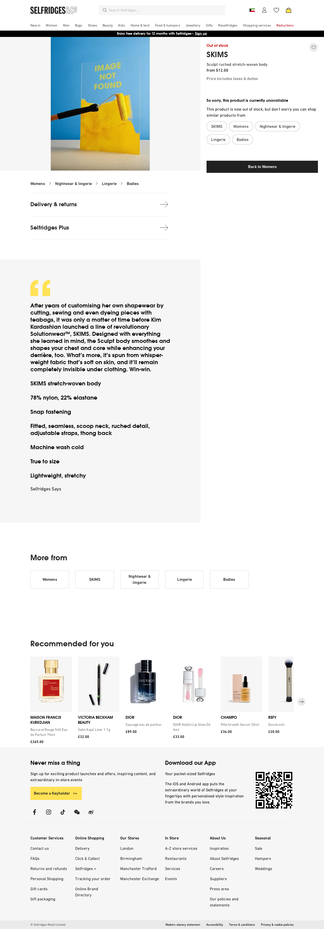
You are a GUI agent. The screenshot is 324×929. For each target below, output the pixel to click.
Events (171, 878)
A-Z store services (181, 848)
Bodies (133, 183)
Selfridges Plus (49, 227)
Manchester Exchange (139, 878)
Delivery (82, 848)
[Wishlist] (276, 10)
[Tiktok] (63, 815)
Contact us (39, 848)
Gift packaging (42, 899)
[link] (50, 732)
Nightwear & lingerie (73, 183)
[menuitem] (35, 25)
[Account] (264, 10)
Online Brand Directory (86, 891)
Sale (258, 848)
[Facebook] (34, 815)
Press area (219, 888)
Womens (37, 183)
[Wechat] (77, 815)
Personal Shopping (46, 878)
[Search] (105, 10)
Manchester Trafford (138, 868)
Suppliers (218, 878)
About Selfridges (224, 858)
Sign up (201, 33)
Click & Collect (87, 858)
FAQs (34, 858)
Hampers (263, 858)
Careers (217, 868)
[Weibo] (91, 815)
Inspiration (219, 848)
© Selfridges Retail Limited (47, 924)
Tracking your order (93, 878)
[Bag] (289, 10)
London (126, 848)
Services (172, 868)
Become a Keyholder (52, 793)
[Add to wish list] (313, 47)
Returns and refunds (48, 868)
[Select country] (252, 10)
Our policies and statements (224, 902)
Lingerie (109, 183)
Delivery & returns (53, 204)
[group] (162, 701)
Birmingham (131, 858)
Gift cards (39, 888)
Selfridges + (85, 868)
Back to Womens (262, 166)
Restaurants (176, 858)
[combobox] (166, 10)
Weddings (263, 868)
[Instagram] (49, 815)
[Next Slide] (301, 702)
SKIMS (217, 54)
